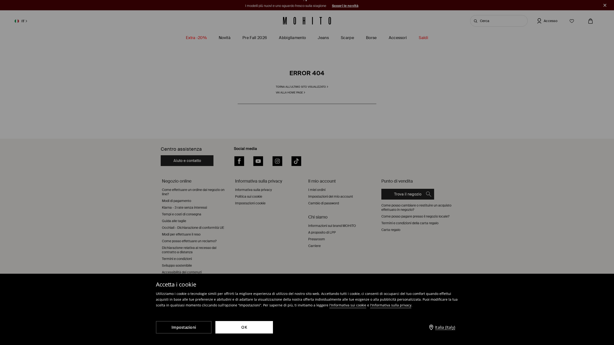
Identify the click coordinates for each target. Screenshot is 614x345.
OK (244, 327)
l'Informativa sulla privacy (390, 305)
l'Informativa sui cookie (347, 305)
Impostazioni (183, 327)
